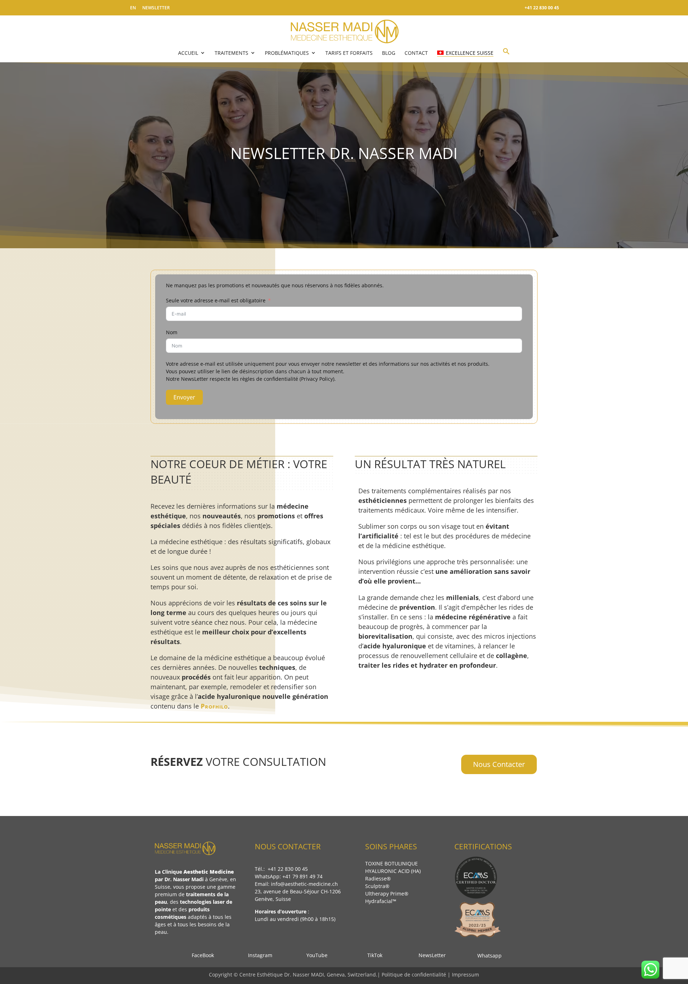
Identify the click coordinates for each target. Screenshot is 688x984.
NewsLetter (430, 955)
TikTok (372, 955)
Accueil (188, 52)
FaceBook (200, 955)
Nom (171, 332)
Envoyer (184, 397)
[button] (506, 54)
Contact (416, 52)
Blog (388, 52)
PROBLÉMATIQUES (287, 52)
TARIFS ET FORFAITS (349, 52)
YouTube (316, 955)
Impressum (465, 974)
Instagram (258, 955)
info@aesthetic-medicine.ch (304, 883)
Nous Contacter (499, 764)
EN (133, 8)
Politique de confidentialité (414, 974)
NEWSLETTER (156, 8)
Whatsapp (487, 955)
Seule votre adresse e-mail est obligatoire (216, 300)
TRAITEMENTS (231, 52)
